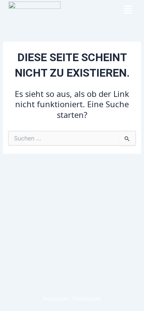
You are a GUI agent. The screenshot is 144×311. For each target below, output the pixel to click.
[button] (127, 10)
